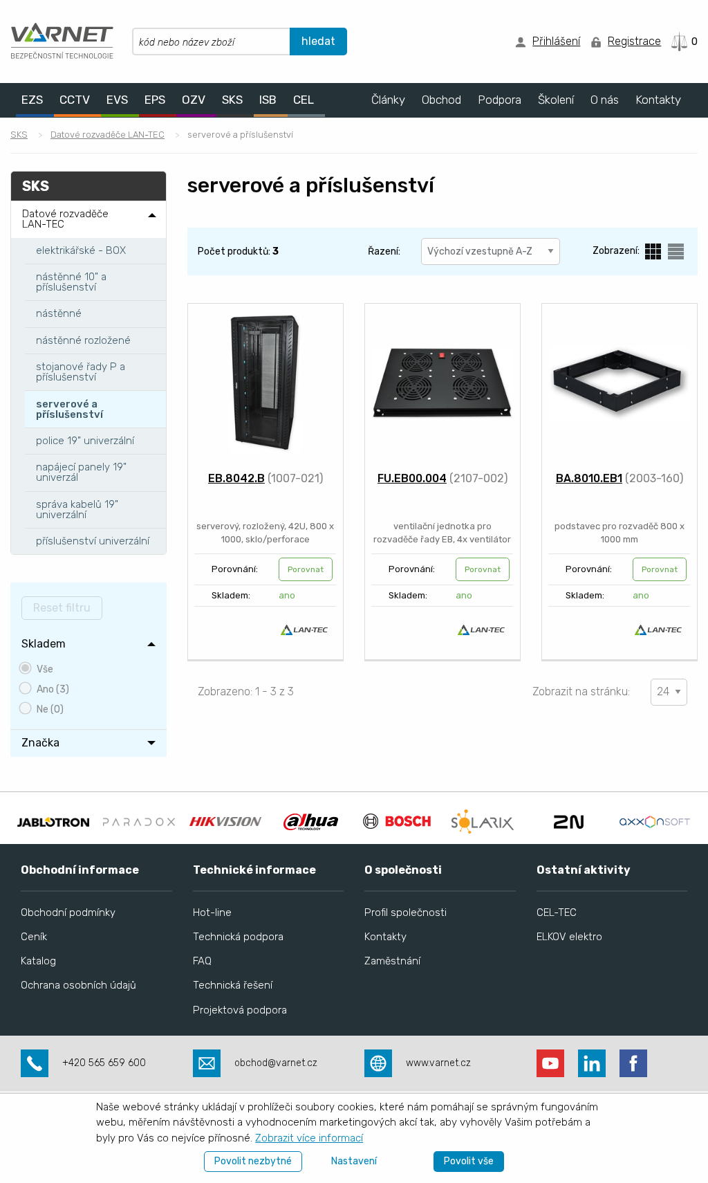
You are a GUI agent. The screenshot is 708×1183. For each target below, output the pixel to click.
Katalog (38, 961)
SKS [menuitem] (232, 100)
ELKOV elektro (569, 936)
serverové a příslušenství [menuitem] (69, 409)
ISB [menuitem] (268, 100)
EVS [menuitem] (117, 100)
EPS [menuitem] (155, 100)
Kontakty (385, 936)
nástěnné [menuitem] (59, 313)
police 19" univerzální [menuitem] (85, 440)
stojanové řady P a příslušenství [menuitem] (80, 371)
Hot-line (212, 912)
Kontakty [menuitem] (658, 100)
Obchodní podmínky (68, 912)
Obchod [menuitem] (441, 100)
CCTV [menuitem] (74, 100)
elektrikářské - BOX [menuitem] (81, 250)
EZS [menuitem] (32, 100)
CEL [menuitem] (303, 100)
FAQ (202, 961)
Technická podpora (238, 936)
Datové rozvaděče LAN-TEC (107, 134)
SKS (19, 134)
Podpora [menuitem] (499, 100)
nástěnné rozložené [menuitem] (83, 340)
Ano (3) (53, 689)
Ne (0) (50, 709)
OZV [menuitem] (193, 100)
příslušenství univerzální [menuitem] (92, 541)
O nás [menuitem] (604, 100)
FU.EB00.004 (412, 478)
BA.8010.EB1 (589, 478)
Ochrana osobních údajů (78, 985)
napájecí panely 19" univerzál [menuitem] (81, 472)
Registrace (634, 41)
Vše (45, 669)
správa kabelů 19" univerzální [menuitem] (77, 509)
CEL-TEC (557, 912)
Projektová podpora (240, 1010)
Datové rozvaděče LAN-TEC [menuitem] (65, 219)
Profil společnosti (405, 912)
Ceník (34, 936)
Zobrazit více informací (309, 1138)
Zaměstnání (392, 961)
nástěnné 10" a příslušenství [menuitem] (71, 281)
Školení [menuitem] (556, 100)
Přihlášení (556, 41)
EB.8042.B (236, 478)
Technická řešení (232, 985)
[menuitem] (88, 644)
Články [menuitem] (388, 100)
